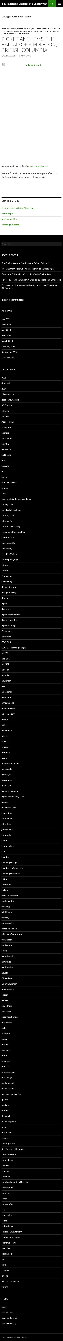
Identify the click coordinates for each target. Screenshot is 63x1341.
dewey (5, 598)
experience (7, 730)
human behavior (9, 807)
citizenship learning (11, 526)
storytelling (7, 1215)
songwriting (24, 33)
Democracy (17, 31)
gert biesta (7, 769)
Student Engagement (12, 1231)
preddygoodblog (9, 219)
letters (5, 879)
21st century (8, 394)
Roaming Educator (10, 224)
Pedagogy (36, 31)
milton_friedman (9, 928)
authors (5, 432)
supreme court (9, 1242)
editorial (5, 669)
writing (5, 1286)
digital (4, 603)
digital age (6, 609)
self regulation (8, 1143)
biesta (4, 477)
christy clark (7, 504)
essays (5, 719)
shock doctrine (9, 1154)
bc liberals (6, 454)
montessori (7, 939)
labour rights (8, 846)
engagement (8, 702)
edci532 (5, 664)
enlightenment (9, 708)
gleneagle (6, 774)
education (6, 680)
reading (5, 1105)
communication (9, 543)
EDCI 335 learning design (14, 647)
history (5, 802)
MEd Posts (7, 912)
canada (5, 493)
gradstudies (7, 785)
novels (5, 972)
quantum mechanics (11, 1094)
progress (6, 1061)
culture (5, 570)
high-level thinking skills (13, 796)
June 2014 (6, 324)
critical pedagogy (10, 559)
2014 (4, 29)
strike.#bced (7, 1226)
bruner (5, 488)
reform (5, 1110)
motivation (7, 945)
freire (4, 758)
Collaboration (8, 537)
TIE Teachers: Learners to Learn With (24, 3)
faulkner (5, 735)
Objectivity (7, 978)
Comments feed (9, 1318)
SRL (3, 1209)
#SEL (4, 377)
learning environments (12, 868)
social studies (8, 1187)
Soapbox (6, 1176)
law (3, 851)
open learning (8, 989)
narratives (6, 961)
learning (5, 857)
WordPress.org (9, 1323)
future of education (11, 763)
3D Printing (7, 405)
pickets (47, 31)
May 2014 (6, 330)
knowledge (7, 835)
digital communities (11, 614)
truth (4, 1264)
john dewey (7, 829)
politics (5, 1044)
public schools (8, 1088)
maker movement (10, 895)
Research (6, 1116)
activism (11, 29)
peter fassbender (10, 1016)
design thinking (9, 592)
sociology (6, 1193)
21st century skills (10, 399)
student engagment (11, 1237)
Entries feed (7, 1312)
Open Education (9, 983)
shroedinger (7, 1160)
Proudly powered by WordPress (15, 1337)
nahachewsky (8, 956)
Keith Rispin (7, 213)
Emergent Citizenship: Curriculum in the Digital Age (26, 274)
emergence (7, 691)
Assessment (8, 421)
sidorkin (5, 1165)
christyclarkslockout (11, 510)
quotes (5, 1099)
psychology (7, 1077)
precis (4, 1055)
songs (12, 33)
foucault (5, 746)
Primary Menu (59, 3)
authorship (7, 438)
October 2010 (8, 357)
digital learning (8, 625)
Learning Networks (11, 873)
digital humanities (10, 620)
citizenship (7, 521)
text (4, 1259)
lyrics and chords (38, 165)
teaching (6, 1248)
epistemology (8, 713)
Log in (4, 1306)
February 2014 (8, 346)
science (5, 1138)
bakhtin (5, 443)
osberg (5, 994)
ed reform (6, 636)
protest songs (8, 1072)
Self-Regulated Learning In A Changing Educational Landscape (31, 279)
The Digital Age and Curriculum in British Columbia (26, 263)
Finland (5, 741)
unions (5, 1275)
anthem (21, 29)
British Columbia (41, 29)
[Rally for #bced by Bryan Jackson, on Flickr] (31, 107)
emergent (6, 697)
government (7, 780)
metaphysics (8, 923)
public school (8, 1083)
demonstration (9, 587)
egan (4, 686)
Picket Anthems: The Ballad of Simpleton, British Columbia (29, 44)
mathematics (8, 901)
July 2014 (6, 319)
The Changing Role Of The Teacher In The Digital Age (28, 268)
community (7, 548)
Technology (7, 1253)
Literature (6, 884)
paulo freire (7, 1005)
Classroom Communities (13, 532)
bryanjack (25, 56)
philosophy (7, 1022)
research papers (9, 1121)
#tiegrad (6, 383)
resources (6, 1127)
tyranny (5, 1270)
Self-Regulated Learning (13, 1149)
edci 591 (6, 658)
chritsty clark (8, 515)
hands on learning (10, 791)
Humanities (7, 813)
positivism (6, 1050)
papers (5, 1000)
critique (5, 565)
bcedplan (6, 465)
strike (4, 1220)
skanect (5, 1171)
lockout (5, 890)
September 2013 (10, 352)
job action (6, 824)
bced (4, 460)
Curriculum (7, 576)
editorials (6, 675)
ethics (4, 724)
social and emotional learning (15, 1182)
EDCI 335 (6, 642)
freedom (6, 752)
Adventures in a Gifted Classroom (18, 208)
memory (5, 917)
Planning (6, 1033)
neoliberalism (8, 967)
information (7, 818)
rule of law (6, 1132)
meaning (6, 906)
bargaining (6, 449)
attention (6, 427)
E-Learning (7, 631)
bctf (28, 29)
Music (27, 31)
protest (5, 1066)
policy (4, 1039)
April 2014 (6, 335)
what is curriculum (10, 1281)
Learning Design (9, 862)
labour (4, 840)
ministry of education (12, 934)
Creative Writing (9, 554)
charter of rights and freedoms (16, 499)
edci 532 (6, 653)
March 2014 (7, 341)
